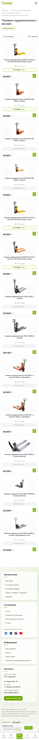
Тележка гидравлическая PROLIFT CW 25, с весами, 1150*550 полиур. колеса (19, 218)
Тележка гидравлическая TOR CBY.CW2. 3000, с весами (19, 179)
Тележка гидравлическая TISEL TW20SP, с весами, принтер (19, 495)
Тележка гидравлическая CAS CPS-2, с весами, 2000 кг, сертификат (19, 376)
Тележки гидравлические (11, 13)
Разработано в (7, 722)
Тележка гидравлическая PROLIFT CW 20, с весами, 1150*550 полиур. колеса (19, 61)
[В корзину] (34, 76)
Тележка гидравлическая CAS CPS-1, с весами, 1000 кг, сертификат (19, 416)
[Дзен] (11, 633)
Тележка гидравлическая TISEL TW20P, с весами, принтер (20, 455)
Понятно (28, 728)
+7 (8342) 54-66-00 (12, 687)
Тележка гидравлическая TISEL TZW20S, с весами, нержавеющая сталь (19, 534)
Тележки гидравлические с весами (15, 15)
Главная (5, 10)
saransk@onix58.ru (11, 693)
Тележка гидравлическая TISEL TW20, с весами (19, 297)
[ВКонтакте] (6, 633)
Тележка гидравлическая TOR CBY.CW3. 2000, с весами (19, 100)
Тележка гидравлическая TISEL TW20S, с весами (19, 337)
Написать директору (13, 698)
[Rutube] (16, 633)
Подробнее (17, 729)
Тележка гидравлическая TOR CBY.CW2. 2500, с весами (19, 139)
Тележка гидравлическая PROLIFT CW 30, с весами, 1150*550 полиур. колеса (19, 258)
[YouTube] (21, 633)
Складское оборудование (21, 10)
